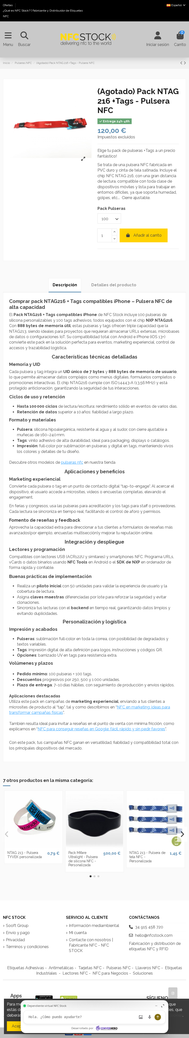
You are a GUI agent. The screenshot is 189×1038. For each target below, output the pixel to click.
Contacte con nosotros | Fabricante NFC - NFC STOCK (91, 945)
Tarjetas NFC (90, 968)
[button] (91, 876)
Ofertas (8, 5)
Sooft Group (17, 925)
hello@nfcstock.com (154, 935)
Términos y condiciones (27, 946)
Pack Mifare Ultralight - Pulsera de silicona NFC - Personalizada (83, 859)
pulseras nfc (72, 462)
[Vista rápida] (33, 846)
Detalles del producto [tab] (113, 285)
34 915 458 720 (149, 927)
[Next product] (185, 63)
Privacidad (15, 939)
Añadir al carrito (147, 235)
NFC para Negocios (110, 973)
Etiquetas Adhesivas (25, 968)
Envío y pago (18, 932)
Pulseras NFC (118, 968)
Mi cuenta (78, 932)
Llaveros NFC (147, 968)
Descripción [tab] (65, 285)
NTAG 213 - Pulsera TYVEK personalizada (24, 855)
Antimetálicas (61, 968)
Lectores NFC (75, 973)
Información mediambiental (94, 925)
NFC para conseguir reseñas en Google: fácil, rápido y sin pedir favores (101, 729)
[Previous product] (182, 63)
